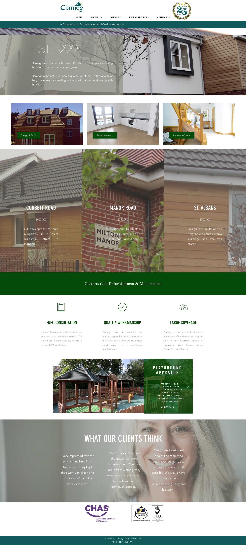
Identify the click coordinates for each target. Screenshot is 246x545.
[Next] (234, 24)
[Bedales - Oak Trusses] (124, 409)
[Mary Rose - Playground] (121, 409)
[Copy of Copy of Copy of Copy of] (123, 34)
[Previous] (12, 24)
